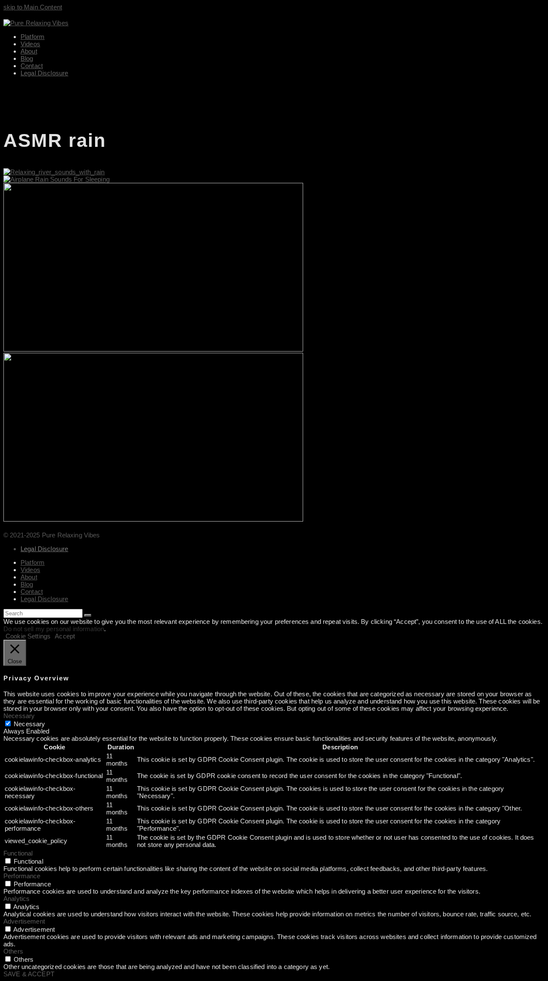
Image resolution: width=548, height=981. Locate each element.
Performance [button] (22, 876)
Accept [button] (65, 636)
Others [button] (13, 951)
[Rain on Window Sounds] (153, 349)
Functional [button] (18, 853)
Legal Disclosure (44, 548)
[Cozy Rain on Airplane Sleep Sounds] (56, 179)
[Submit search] (87, 615)
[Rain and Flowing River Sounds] (54, 172)
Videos (30, 569)
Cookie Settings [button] (28, 636)
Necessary (29, 724)
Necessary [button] (19, 715)
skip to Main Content (32, 7)
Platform (33, 562)
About (29, 577)
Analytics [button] (16, 898)
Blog (27, 584)
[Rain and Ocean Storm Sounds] (153, 519)
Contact (32, 591)
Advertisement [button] (24, 921)
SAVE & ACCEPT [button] (28, 974)
